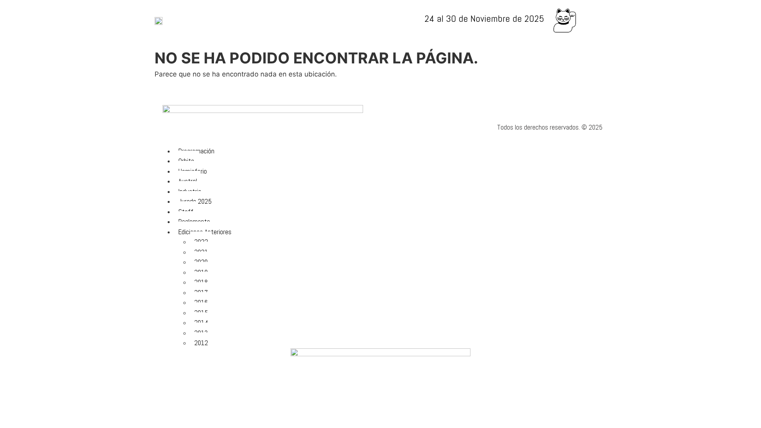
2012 (201, 342)
